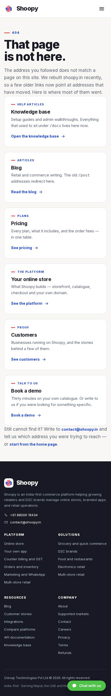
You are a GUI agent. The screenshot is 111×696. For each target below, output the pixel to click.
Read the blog (23, 192)
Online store (14, 543)
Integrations (13, 621)
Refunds (65, 653)
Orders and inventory (21, 567)
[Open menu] (102, 9)
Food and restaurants (75, 559)
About (63, 606)
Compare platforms (19, 629)
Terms (63, 645)
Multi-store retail (17, 582)
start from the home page (33, 444)
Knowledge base (17, 645)
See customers (25, 359)
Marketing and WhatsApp (24, 574)
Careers (64, 629)
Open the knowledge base (35, 136)
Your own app (15, 551)
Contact (64, 621)
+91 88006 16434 (24, 515)
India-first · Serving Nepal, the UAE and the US (38, 686)
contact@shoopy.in (79, 429)
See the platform (26, 303)
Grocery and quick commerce (82, 543)
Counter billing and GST (23, 559)
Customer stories (18, 614)
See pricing (21, 247)
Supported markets (73, 614)
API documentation (19, 637)
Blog (7, 606)
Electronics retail (71, 567)
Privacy (64, 637)
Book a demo (23, 415)
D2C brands (67, 551)
